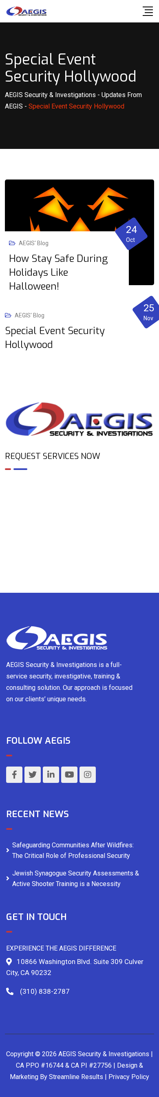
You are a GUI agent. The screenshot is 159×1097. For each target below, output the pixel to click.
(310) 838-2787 (45, 991)
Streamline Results (76, 1077)
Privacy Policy (128, 1077)
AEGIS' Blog (34, 243)
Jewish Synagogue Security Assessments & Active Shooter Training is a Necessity (75, 878)
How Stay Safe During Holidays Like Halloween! (58, 272)
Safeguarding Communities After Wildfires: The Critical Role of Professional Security (73, 850)
